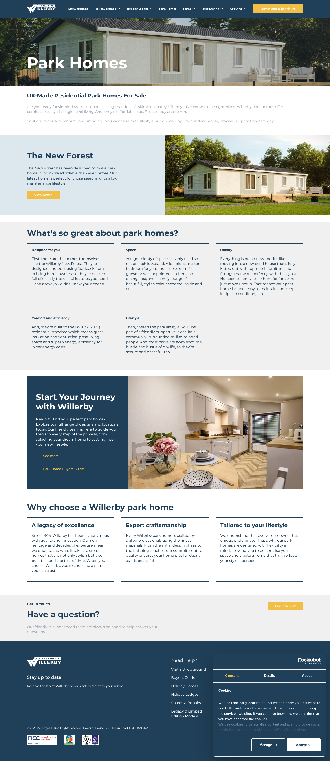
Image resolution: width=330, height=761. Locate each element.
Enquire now (285, 606)
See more (51, 456)
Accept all (303, 745)
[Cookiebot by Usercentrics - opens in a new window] (301, 661)
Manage (266, 745)
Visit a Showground (188, 669)
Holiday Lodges (185, 694)
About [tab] (307, 675)
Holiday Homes (184, 686)
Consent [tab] (232, 675)
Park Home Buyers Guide (63, 469)
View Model (43, 195)
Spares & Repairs (186, 703)
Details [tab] (269, 675)
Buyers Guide (183, 677)
